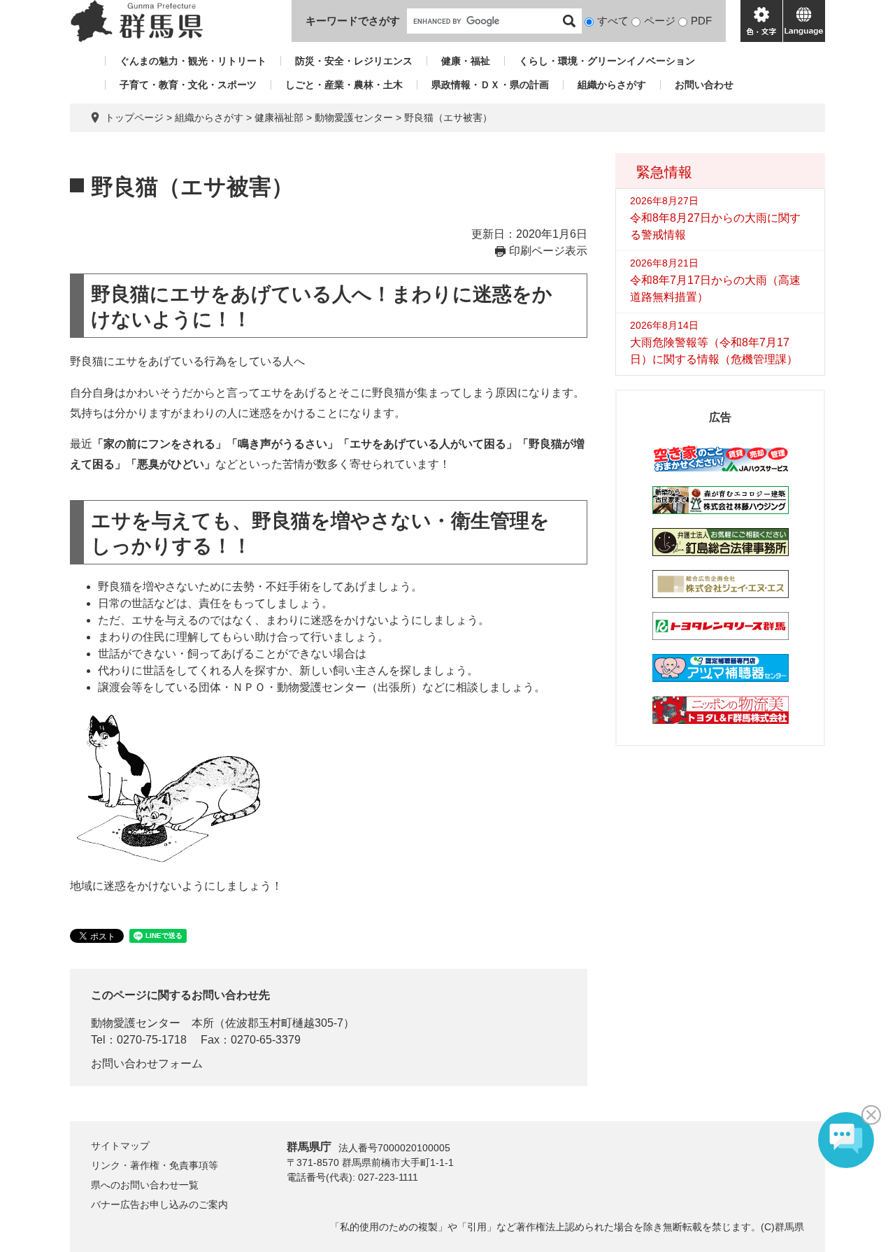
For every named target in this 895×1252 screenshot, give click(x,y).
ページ (659, 21)
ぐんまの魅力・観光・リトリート (193, 61)
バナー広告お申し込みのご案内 (159, 1204)
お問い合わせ (704, 85)
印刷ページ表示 (548, 251)
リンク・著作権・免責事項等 (154, 1165)
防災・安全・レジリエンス (354, 61)
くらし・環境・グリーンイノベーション (607, 61)
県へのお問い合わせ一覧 (145, 1184)
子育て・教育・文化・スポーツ (188, 85)
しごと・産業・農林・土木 (344, 85)
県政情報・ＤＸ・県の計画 (490, 85)
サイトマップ (120, 1145)
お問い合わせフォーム (147, 1063)
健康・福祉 (465, 61)
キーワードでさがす (353, 21)
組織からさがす (612, 85)
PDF (701, 21)
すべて (613, 21)
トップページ (134, 117)
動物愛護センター (354, 117)
